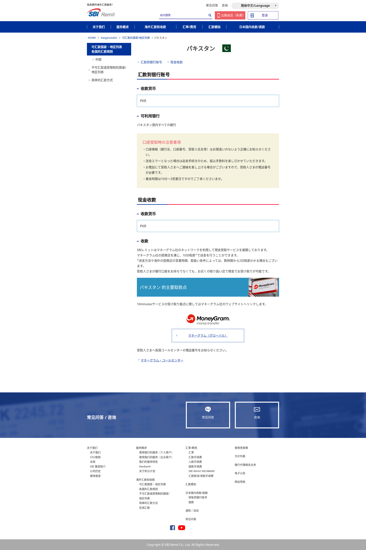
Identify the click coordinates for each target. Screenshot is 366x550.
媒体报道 (95, 476)
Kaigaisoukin (109, 37)
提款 (191, 502)
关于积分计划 (147, 471)
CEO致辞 (95, 457)
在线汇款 (144, 507)
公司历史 (95, 471)
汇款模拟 (190, 484)
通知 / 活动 (192, 510)
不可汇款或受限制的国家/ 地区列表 (109, 69)
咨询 (225, 5)
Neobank (145, 466)
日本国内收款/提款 (196, 493)
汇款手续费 (195, 457)
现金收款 (176, 62)
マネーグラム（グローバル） (208, 335)
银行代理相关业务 (245, 464)
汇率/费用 (191, 448)
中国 (98, 59)
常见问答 (212, 5)
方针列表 (240, 456)
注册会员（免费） (233, 15)
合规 (92, 461)
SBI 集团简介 (98, 466)
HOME (92, 37)
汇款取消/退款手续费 (201, 476)
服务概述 (141, 448)
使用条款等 (241, 448)
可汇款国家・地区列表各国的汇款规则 (107, 49)
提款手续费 (195, 466)
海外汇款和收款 (145, 479)
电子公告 (240, 473)
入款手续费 (195, 461)
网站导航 (240, 481)
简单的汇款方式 (102, 80)
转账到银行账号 (198, 497)
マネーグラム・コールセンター (162, 360)
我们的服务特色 (148, 461)
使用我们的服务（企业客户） (156, 457)
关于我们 (92, 448)
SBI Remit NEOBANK (202, 471)
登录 (265, 15)
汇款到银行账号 (151, 62)
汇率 (191, 452)
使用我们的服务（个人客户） (156, 452)
